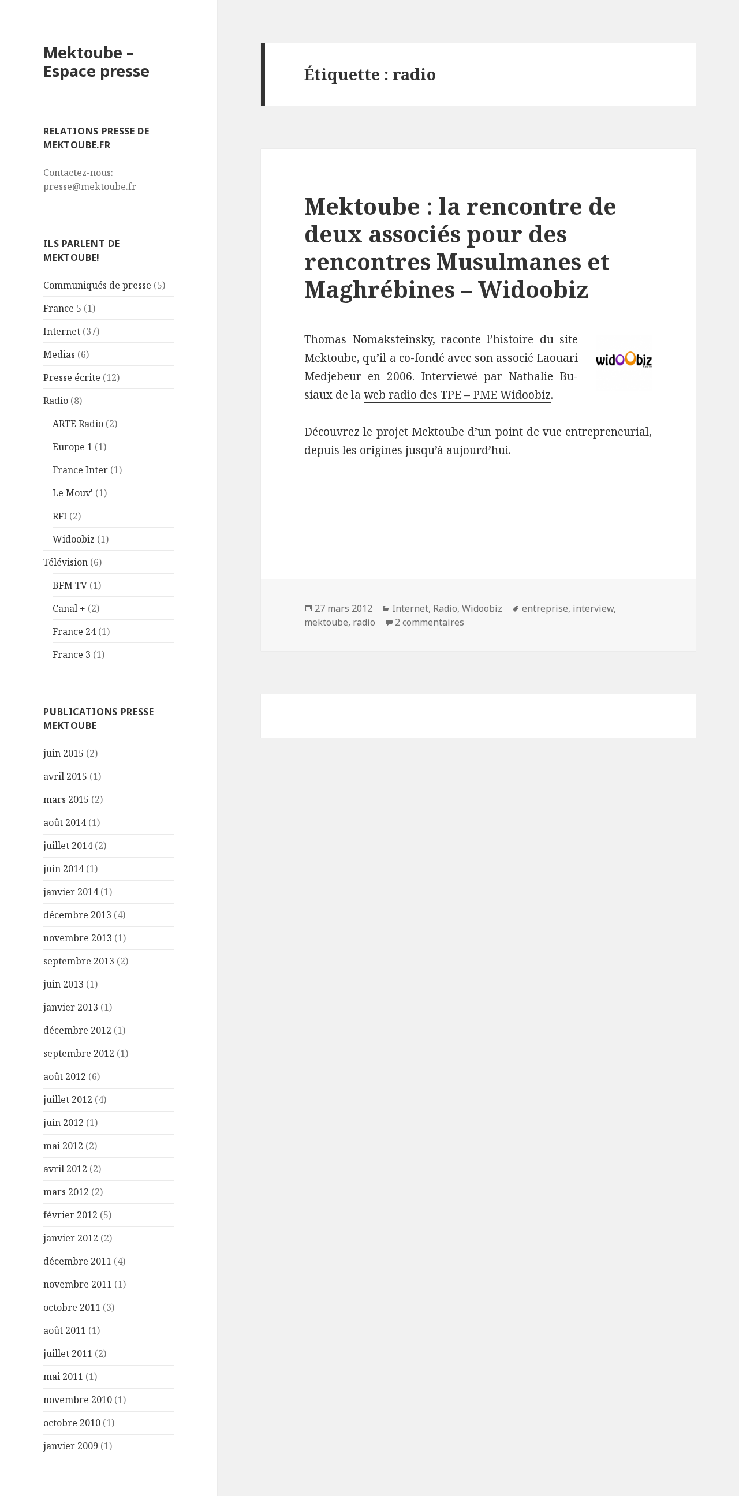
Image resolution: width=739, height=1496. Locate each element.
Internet (61, 331)
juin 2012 (63, 1122)
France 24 (74, 631)
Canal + (69, 608)
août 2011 (64, 1330)
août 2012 (64, 1076)
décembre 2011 (77, 1261)
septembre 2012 (78, 1053)
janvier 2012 (70, 1238)
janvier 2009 (70, 1445)
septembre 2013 (78, 961)
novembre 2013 (77, 938)
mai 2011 (63, 1376)
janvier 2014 (70, 891)
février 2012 (70, 1215)
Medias (59, 354)
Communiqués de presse (97, 285)
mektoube (326, 622)
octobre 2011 (71, 1307)
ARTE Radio (78, 423)
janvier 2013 (70, 1007)
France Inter (80, 469)
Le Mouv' (73, 493)
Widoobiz (74, 539)
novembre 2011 (77, 1284)
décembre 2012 (77, 1030)
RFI (60, 516)
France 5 (62, 308)
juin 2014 (63, 868)
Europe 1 (72, 446)
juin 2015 (63, 753)
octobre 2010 (71, 1422)
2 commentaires (429, 622)
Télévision (65, 562)
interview (593, 608)
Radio (55, 400)
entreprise (545, 608)
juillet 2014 (67, 845)
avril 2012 (65, 1168)
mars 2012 (66, 1191)
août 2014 (64, 822)
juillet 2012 (67, 1099)
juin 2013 (63, 984)
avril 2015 (65, 776)
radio (364, 622)
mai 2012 (63, 1145)
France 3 (72, 654)
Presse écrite (71, 377)
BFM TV (70, 585)
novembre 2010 (77, 1399)
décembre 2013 (77, 914)
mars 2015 (66, 799)
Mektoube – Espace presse (96, 61)
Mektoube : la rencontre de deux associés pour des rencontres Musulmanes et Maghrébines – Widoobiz (460, 247)
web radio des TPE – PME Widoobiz (457, 394)
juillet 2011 (67, 1353)
